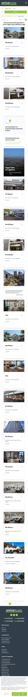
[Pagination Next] (21, 604)
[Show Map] (26, 20)
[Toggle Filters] (2, 12)
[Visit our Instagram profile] (17, 615)
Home (2, 16)
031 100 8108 (19, 621)
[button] (11, 8)
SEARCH (16, 12)
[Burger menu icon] (26, 3)
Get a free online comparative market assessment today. (13, 143)
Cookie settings (6, 694)
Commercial (9, 16)
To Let (14, 16)
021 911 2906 (8, 621)
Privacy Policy (15, 685)
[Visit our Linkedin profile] (14, 615)
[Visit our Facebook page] (11, 615)
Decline (15, 694)
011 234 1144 (8, 618)
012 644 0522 (19, 618)
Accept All (23, 694)
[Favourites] (22, 42)
